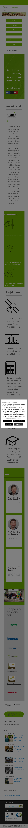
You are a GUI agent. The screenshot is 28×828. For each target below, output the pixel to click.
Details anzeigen (18, 424)
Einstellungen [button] (9, 424)
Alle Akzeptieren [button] (7, 420)
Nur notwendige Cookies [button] (19, 420)
